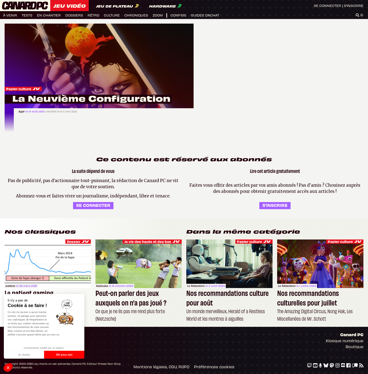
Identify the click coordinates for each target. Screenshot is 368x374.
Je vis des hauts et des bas (147, 241)
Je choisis (24, 354)
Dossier (73, 241)
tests (27, 15)
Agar (21, 111)
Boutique (354, 346)
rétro (93, 15)
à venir (10, 15)
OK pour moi (64, 354)
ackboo (10, 285)
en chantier (49, 15)
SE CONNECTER (93, 205)
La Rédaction (196, 285)
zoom (158, 15)
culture (112, 15)
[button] (8, 367)
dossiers (74, 15)
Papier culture (18, 89)
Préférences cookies (214, 366)
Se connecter (327, 5)
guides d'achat (205, 15)
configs (178, 15)
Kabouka (102, 285)
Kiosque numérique (344, 340)
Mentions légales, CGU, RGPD (161, 366)
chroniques (136, 15)
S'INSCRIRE (275, 205)
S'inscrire (353, 5)
